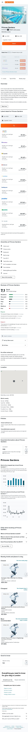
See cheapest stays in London (22, 589)
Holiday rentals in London (9, 694)
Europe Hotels (18, 726)
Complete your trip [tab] (7, 679)
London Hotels (10, 728)
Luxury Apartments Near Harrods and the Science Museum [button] (13, 607)
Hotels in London (7, 692)
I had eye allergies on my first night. (11, 327)
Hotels (13, 726)
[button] (2, 2)
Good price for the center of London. (11, 316)
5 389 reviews (16, 29)
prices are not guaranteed (7, 709)
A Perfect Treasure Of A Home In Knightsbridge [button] (12, 638)
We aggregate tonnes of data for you (11, 716)
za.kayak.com (7, 726)
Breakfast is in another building (10, 329)
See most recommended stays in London (21, 619)
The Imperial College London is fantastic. (12, 314)
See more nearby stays (22, 560)
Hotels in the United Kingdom (9, 727)
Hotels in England (19, 727)
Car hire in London (8, 690)
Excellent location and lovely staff (11, 318)
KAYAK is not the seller (7, 713)
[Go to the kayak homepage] (9, 2)
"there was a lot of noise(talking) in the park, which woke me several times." (14, 325)
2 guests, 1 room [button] (7, 40)
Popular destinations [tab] (20, 679)
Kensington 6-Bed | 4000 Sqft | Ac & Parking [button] (11, 578)
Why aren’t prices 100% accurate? (10, 718)
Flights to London (8, 688)
